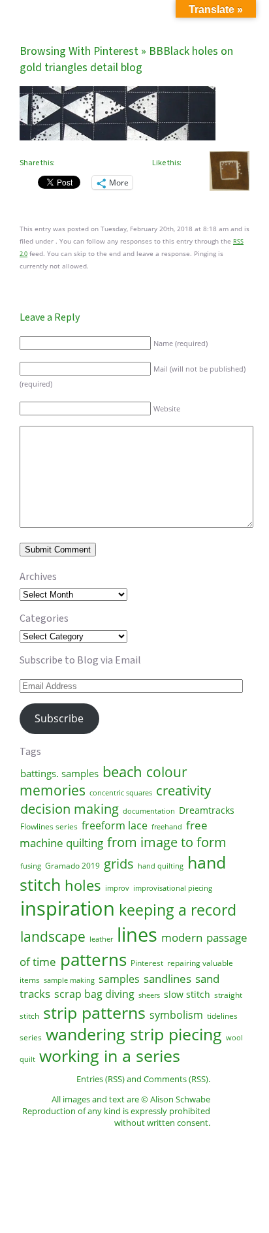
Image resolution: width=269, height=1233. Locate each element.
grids (119, 864)
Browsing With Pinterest (79, 51)
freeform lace (115, 825)
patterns (93, 959)
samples (119, 979)
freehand (166, 826)
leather (101, 939)
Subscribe (59, 718)
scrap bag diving (94, 993)
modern (181, 937)
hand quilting (160, 866)
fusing (30, 866)
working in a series (109, 1055)
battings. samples (59, 773)
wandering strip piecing (134, 1034)
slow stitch (187, 994)
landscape (53, 936)
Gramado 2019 (72, 865)
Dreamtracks (206, 810)
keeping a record (177, 909)
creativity (183, 790)
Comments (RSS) (176, 1079)
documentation (149, 811)
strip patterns (94, 1012)
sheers (149, 995)
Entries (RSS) (100, 1079)
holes (83, 885)
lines (137, 934)
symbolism (176, 1014)
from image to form (167, 842)
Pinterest (147, 963)
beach (122, 771)
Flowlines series (49, 826)
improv (117, 888)
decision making (69, 808)
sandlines (167, 978)
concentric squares (120, 792)
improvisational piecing (172, 888)
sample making (69, 980)
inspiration (67, 908)
